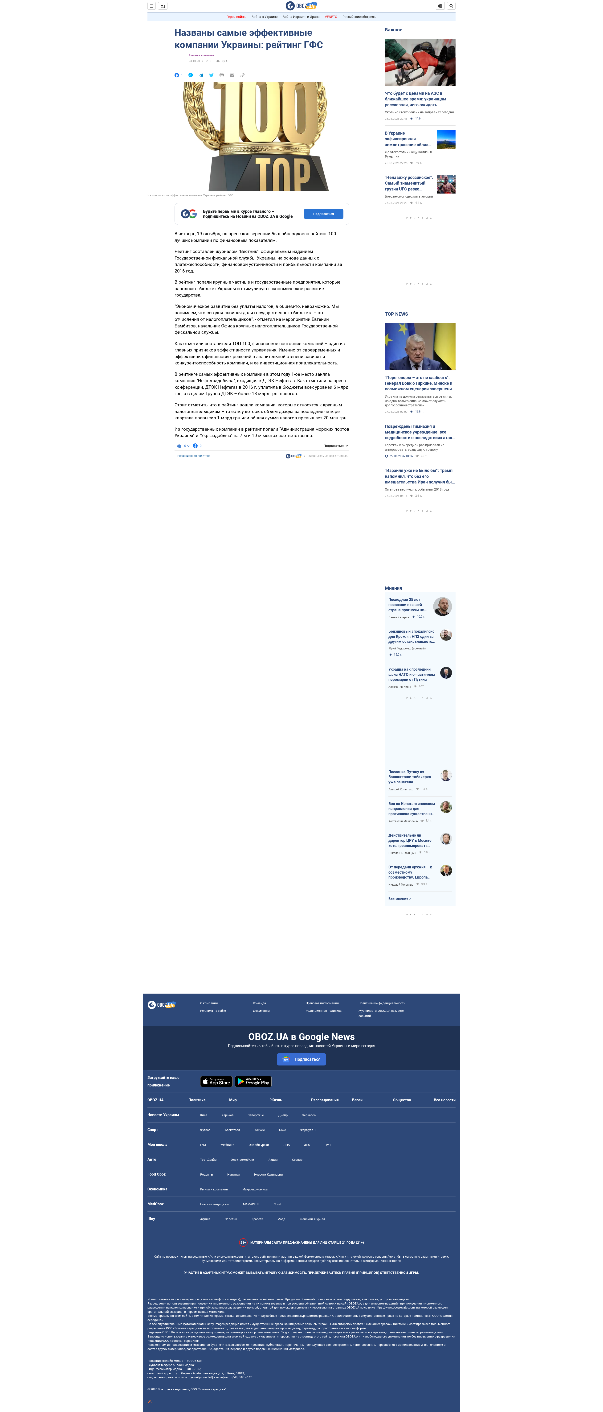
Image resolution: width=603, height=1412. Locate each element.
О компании (209, 1003)
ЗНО (307, 1145)
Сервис (297, 1159)
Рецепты (206, 1174)
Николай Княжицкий (402, 853)
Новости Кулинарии (268, 1174)
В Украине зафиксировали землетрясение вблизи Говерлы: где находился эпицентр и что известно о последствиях (409, 139)
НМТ (328, 1145)
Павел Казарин (398, 617)
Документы (261, 1010)
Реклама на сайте (213, 1010)
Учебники (227, 1145)
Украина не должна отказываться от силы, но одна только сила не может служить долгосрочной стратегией (418, 401)
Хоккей (259, 1130)
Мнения (393, 588)
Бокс (282, 1130)
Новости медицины (214, 1204)
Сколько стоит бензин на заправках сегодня (419, 112)
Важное (393, 30)
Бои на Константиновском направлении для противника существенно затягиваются (411, 809)
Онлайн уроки (259, 1145)
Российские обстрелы (359, 17)
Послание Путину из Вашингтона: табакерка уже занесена (409, 777)
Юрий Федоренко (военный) (407, 648)
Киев (203, 1115)
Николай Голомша (400, 884)
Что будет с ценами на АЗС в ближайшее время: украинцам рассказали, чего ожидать (415, 99)
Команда (259, 1003)
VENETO (331, 17)
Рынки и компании (201, 55)
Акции (273, 1159)
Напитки (233, 1174)
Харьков (227, 1115)
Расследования (325, 1100)
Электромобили (242, 1159)
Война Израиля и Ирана (301, 17)
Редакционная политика (193, 456)
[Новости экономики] (294, 457)
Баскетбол (232, 1130)
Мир (233, 1100)
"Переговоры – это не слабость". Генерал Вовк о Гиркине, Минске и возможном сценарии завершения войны (419, 383)
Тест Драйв (208, 1159)
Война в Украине (264, 17)
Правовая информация (322, 1003)
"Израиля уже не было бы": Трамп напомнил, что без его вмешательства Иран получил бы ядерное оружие (418, 476)
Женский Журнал (312, 1219)
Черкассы (309, 1115)
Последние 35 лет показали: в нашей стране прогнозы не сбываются (406, 604)
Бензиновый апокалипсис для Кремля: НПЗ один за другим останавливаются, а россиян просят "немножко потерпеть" (411, 636)
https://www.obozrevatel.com (303, 1299)
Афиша (205, 1219)
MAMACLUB (251, 1204)
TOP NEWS (396, 314)
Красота (257, 1219)
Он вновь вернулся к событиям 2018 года (417, 489)
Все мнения (398, 899)
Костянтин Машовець (403, 821)
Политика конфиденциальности (382, 1003)
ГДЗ (203, 1145)
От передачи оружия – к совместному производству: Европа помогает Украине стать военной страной (410, 872)
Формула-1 (308, 1130)
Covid (277, 1204)
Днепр (283, 1115)
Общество (402, 1100)
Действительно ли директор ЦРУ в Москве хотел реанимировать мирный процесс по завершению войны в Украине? (410, 840)
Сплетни (231, 1219)
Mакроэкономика (255, 1189)
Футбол (205, 1130)
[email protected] (202, 1377)
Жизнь (276, 1100)
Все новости (445, 1100)
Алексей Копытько (400, 789)
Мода (281, 1219)
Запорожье (256, 1115)
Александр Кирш (399, 687)
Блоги (357, 1100)
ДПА (286, 1145)
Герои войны (236, 17)
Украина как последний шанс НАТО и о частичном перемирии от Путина (411, 674)
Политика (197, 1100)
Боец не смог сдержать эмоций (409, 196)
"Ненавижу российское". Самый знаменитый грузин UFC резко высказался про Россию (409, 183)
